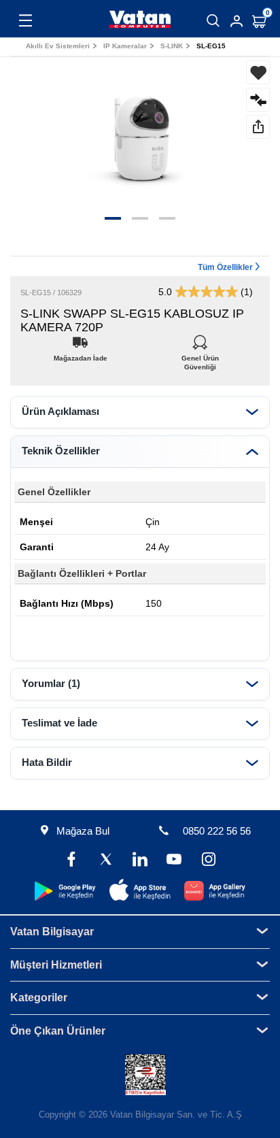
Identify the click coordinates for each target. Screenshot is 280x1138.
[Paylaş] (258, 127)
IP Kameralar (125, 46)
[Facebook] (71, 861)
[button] (113, 218)
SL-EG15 (211, 46)
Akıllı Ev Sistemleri (58, 46)
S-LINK (171, 46)
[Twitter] (106, 861)
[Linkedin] (140, 861)
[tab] (140, 412)
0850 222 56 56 (217, 831)
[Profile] (236, 21)
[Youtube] (174, 861)
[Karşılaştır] (258, 100)
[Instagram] (208, 861)
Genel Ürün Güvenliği (200, 354)
